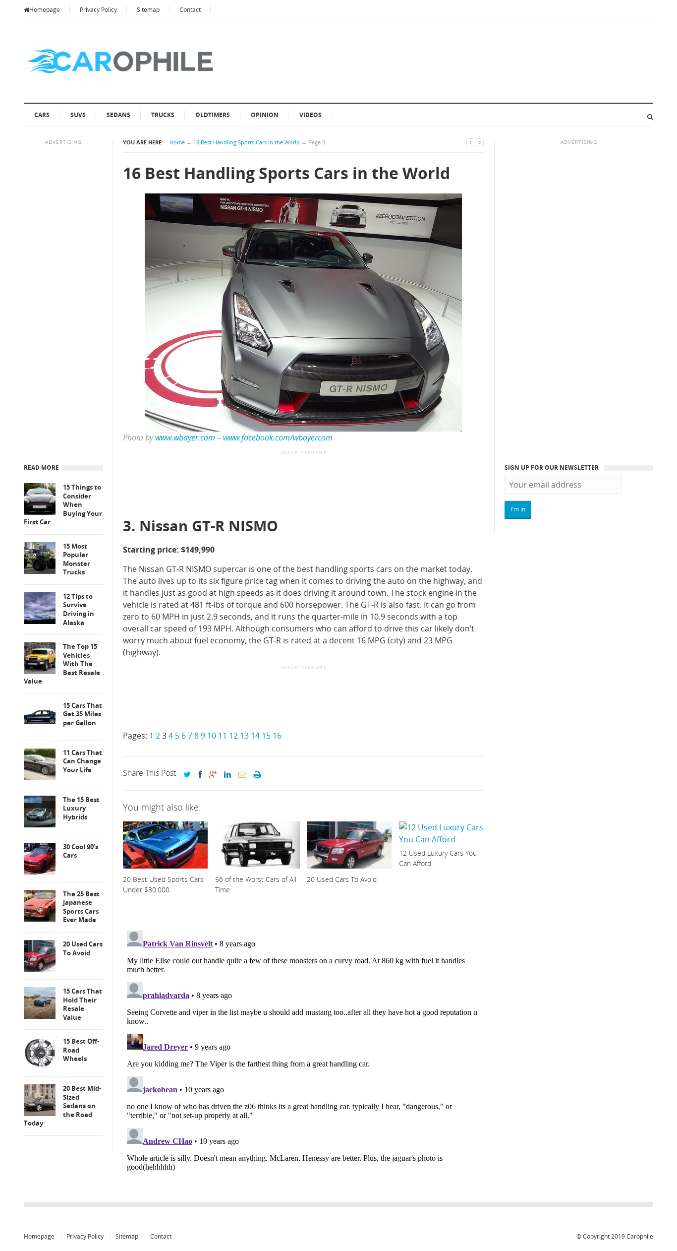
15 (266, 735)
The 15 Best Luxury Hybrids (81, 808)
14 (255, 735)
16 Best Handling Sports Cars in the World (246, 142)
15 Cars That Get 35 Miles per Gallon (82, 714)
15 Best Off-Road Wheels (81, 1050)
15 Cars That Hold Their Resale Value (82, 1004)
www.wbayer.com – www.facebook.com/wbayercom (244, 437)
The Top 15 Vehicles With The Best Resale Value (62, 664)
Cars (42, 115)
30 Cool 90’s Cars (80, 851)
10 (211, 735)
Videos (310, 115)
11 (222, 735)
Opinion (265, 115)
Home (177, 142)
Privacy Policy (98, 9)
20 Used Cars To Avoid (83, 948)
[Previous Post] (470, 142)
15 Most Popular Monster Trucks (76, 559)
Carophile (639, 1236)
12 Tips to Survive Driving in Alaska (78, 609)
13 (244, 735)
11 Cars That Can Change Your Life (82, 761)
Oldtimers (212, 115)
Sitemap (148, 9)
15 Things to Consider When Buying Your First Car (63, 504)
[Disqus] (303, 1051)
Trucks (162, 115)
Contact (190, 9)
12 (233, 735)
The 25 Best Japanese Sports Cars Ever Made (81, 907)
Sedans (118, 115)
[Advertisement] (303, 484)
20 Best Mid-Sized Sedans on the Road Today (62, 1105)
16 (277, 735)
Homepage (44, 9)
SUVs (78, 115)
